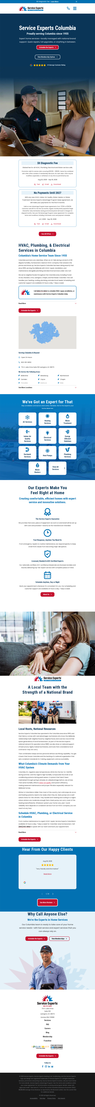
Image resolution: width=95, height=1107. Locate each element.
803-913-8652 (26, 362)
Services (47, 1020)
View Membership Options (46, 57)
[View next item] (53, 894)
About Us (46, 594)
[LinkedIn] (49, 1066)
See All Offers (46, 234)
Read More (47, 874)
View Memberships (58, 939)
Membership (47, 1037)
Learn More (54, 2)
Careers (47, 1028)
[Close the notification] (76, 1)
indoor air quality (45, 783)
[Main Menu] (74, 8)
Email (47, 184)
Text (38, 184)
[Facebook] (43, 1066)
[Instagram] (46, 1066)
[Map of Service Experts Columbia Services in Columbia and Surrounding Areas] (48, 332)
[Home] (31, 8)
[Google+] (52, 1066)
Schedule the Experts (46, 47)
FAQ (47, 1024)
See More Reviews (46, 902)
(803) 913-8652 (42, 291)
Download (57, 184)
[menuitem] (34, 1098)
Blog (47, 1032)
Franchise (47, 1041)
